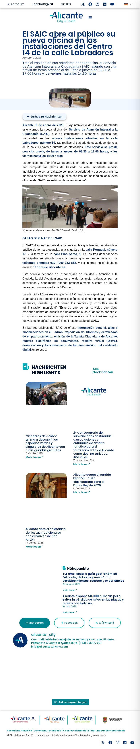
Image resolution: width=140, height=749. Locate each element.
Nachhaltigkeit (42, 4)
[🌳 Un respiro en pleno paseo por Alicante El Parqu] (69, 663)
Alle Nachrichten (103, 371)
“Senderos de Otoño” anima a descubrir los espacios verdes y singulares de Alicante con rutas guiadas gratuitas (45, 443)
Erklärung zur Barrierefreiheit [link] (106, 730)
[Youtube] (112, 4)
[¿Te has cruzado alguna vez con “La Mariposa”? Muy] (31, 685)
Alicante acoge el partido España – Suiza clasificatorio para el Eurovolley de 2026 (92, 480)
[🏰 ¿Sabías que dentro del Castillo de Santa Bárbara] (108, 663)
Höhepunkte (78, 568)
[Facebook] (90, 4)
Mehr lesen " (34, 457)
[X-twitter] (83, 4)
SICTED (66, 4)
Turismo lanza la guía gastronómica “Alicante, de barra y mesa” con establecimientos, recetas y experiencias (93, 577)
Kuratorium (16, 4)
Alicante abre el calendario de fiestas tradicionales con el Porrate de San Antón (46, 534)
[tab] (34, 623)
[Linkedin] (104, 4)
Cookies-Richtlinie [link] (74, 730)
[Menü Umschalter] (90, 17)
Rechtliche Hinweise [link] (19, 730)
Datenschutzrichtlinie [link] (47, 730)
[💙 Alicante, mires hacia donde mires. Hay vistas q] (31, 663)
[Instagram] (97, 4)
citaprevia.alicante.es (49, 267)
